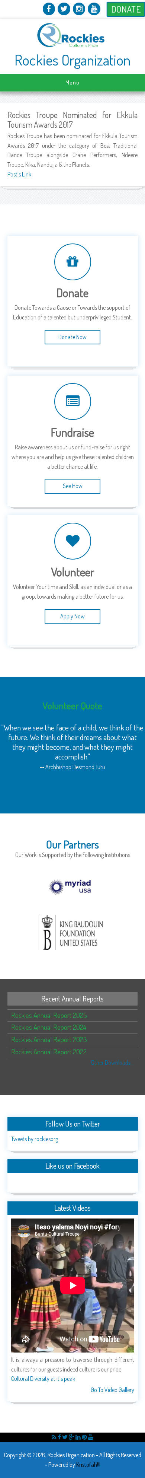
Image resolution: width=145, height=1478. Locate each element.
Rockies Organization (72, 60)
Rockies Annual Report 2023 (49, 1039)
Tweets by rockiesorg (34, 1139)
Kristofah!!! (88, 1464)
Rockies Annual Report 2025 (49, 1015)
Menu (72, 82)
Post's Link (19, 174)
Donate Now (72, 337)
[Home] (72, 47)
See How (73, 486)
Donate (126, 9)
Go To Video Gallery (112, 1389)
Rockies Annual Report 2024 (48, 1027)
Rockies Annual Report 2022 (49, 1051)
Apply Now (72, 616)
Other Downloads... (112, 1062)
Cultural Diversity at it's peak (43, 1378)
